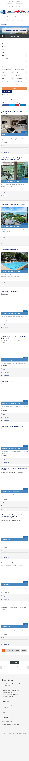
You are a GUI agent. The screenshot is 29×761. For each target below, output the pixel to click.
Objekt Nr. (4, 46)
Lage (3, 52)
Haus (4, 710)
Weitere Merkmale (7, 95)
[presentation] (1, 667)
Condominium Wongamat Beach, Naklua (13, 204)
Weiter (16, 650)
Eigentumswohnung (7, 705)
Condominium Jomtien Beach (9, 563)
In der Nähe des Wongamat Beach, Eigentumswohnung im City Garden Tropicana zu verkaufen (11, 516)
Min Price (4, 75)
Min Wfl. (5, 81)
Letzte (23, 650)
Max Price (17, 75)
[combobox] (14, 55)
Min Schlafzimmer (6, 69)
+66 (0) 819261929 (16, 20)
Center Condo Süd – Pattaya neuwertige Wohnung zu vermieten (13, 112)
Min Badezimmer (19, 69)
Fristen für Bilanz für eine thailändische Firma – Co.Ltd (15, 688)
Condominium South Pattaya (9, 249)
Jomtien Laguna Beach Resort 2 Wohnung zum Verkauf (13, 337)
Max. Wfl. (18, 81)
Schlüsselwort (5, 41)
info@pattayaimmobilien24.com (14, 3)
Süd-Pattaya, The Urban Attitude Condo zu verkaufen (14, 468)
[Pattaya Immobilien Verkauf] (14, 13)
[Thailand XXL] (14, 669)
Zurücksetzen (7, 91)
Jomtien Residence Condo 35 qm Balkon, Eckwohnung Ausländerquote (13, 158)
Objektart (4, 64)
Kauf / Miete (5, 58)
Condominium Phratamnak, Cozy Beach (12, 426)
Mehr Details (4, 142)
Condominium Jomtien (7, 381)
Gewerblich (5, 707)
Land (4, 712)
